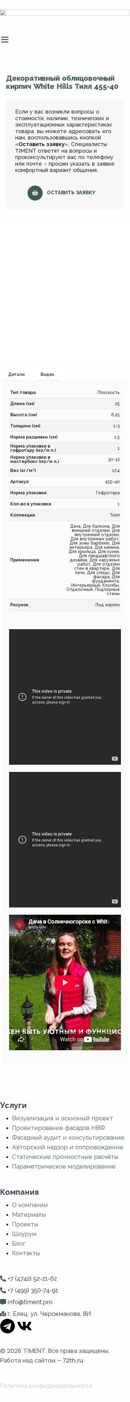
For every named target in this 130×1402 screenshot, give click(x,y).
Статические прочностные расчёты (65, 1156)
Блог (18, 1243)
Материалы (29, 1214)
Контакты (26, 1253)
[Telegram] (7, 1326)
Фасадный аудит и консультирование (68, 1137)
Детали (16, 374)
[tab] (19, 375)
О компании (30, 1205)
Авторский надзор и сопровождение (67, 1147)
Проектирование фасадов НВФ (58, 1128)
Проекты (25, 1224)
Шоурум (24, 1234)
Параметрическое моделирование (63, 1166)
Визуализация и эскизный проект (62, 1118)
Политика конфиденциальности (46, 1386)
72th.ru (73, 1360)
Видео (47, 374)
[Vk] (24, 1326)
